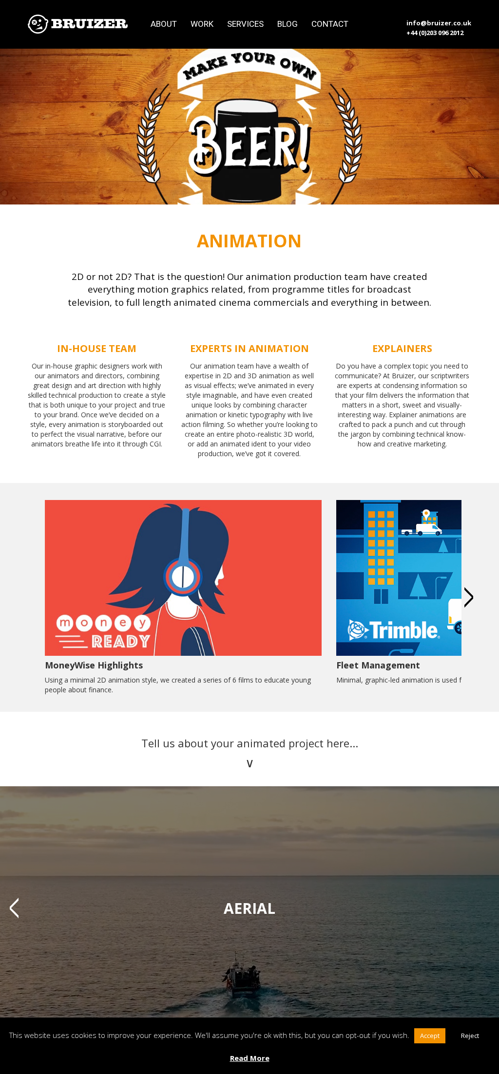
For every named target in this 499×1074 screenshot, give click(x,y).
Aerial (249, 908)
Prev (14, 908)
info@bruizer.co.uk (438, 23)
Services (245, 23)
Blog (287, 23)
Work (202, 23)
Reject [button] (470, 1035)
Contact (329, 23)
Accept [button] (430, 1035)
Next (469, 597)
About (164, 23)
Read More (249, 1058)
